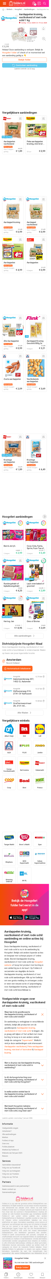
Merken (5, 1137)
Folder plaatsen (8, 1147)
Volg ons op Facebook (11, 1168)
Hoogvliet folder (9, 52)
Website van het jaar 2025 (12, 1153)
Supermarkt (27, 1040)
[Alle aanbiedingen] (44, 516)
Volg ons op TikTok (10, 1177)
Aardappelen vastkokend (15, 1046)
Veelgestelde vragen (10, 1128)
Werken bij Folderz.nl (10, 1150)
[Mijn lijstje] (39, 3)
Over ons (5, 1143)
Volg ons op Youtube (10, 1174)
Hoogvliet (18, 9)
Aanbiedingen (29, 9)
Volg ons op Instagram (11, 1171)
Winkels (10, 9)
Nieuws (5, 1156)
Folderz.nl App (8, 1140)
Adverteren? (7, 1131)
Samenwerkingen (9, 1192)
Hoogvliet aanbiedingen (17, 516)
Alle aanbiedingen (9, 1134)
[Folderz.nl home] (17, 3)
